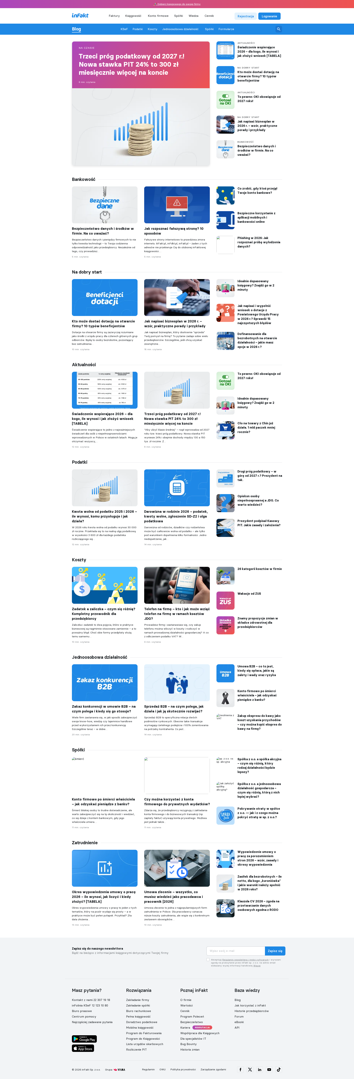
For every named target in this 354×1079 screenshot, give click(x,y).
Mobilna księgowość (140, 1027)
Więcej (257, 965)
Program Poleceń (192, 1016)
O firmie (185, 1000)
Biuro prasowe (82, 1011)
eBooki (239, 1022)
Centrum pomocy (84, 1016)
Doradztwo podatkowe (141, 1022)
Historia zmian (189, 1049)
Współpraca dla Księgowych (199, 1033)
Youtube (269, 1069)
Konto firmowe (158, 16)
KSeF (124, 29)
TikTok (278, 1069)
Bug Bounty (188, 1044)
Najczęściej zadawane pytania (92, 1022)
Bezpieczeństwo (191, 1022)
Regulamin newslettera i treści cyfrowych (245, 959)
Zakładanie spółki (138, 1005)
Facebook (240, 1069)
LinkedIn (259, 1069)
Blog (76, 29)
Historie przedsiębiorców (252, 1011)
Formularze (226, 29)
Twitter (250, 1069)
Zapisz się (275, 951)
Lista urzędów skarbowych (144, 1044)
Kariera (185, 1027)
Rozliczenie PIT (136, 1049)
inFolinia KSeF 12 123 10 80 (90, 1005)
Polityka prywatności (183, 1069)
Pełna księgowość (138, 1016)
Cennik (209, 16)
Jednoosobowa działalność (180, 29)
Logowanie (269, 16)
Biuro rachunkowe (138, 1011)
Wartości (186, 1005)
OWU (162, 1069)
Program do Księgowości (143, 1038)
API (237, 1027)
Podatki (138, 29)
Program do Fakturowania (144, 1033)
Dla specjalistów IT (193, 1038)
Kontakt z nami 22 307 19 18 (91, 1000)
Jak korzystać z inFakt (250, 1005)
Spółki (209, 29)
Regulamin (148, 1069)
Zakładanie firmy (137, 1000)
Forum (239, 1016)
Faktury (114, 16)
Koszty (152, 29)
